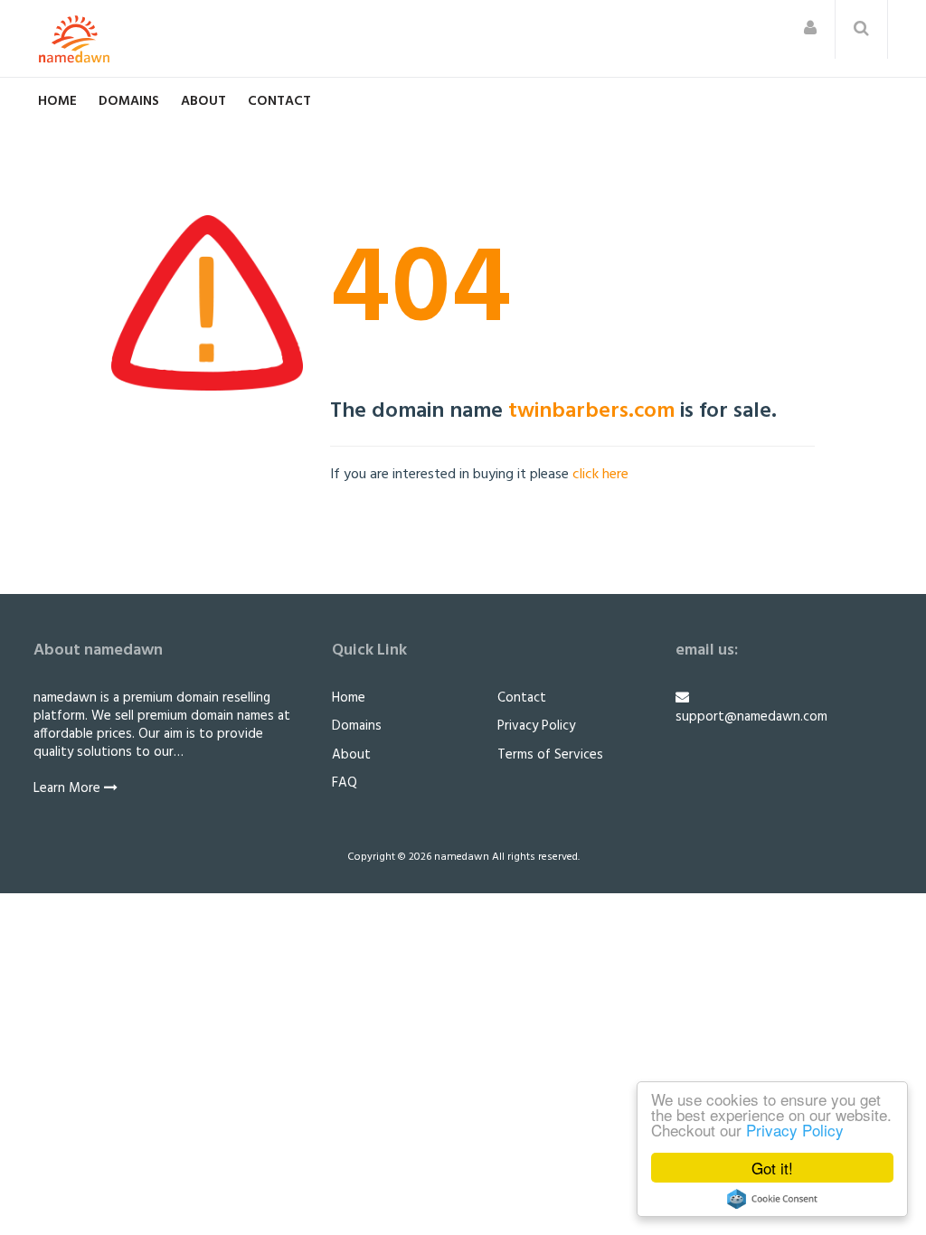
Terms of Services (550, 755)
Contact (279, 101)
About (203, 101)
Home (57, 101)
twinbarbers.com (591, 411)
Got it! (772, 1167)
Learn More (68, 788)
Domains (129, 101)
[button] (810, 29)
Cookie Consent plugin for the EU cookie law (772, 1199)
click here (600, 474)
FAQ (344, 783)
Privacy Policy (795, 1129)
